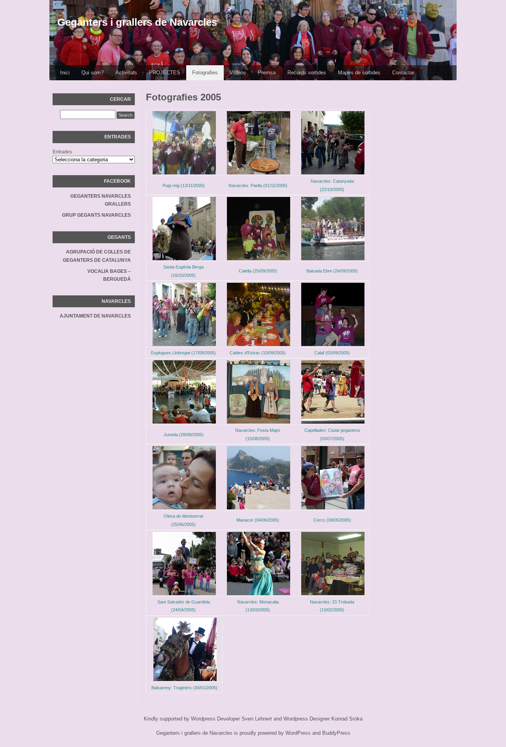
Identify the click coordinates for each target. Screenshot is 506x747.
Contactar (403, 73)
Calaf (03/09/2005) (332, 352)
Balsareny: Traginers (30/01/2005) (184, 687)
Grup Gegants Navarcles (96, 215)
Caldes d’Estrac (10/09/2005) (258, 352)
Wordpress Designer (306, 719)
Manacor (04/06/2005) (257, 520)
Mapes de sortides (359, 73)
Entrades (62, 152)
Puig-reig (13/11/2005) (183, 185)
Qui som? (92, 73)
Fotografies (205, 73)
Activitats (126, 73)
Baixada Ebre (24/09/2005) (332, 271)
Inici (65, 73)
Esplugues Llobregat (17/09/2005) (183, 352)
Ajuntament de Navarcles (95, 316)
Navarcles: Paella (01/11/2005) (257, 185)
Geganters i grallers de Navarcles (137, 22)
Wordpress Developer (215, 719)
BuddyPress (336, 733)
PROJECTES (164, 73)
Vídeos (238, 73)
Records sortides (306, 73)
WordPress (298, 733)
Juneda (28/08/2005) (184, 434)
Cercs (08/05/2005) (332, 520)
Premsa (267, 73)
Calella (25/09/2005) (258, 271)
